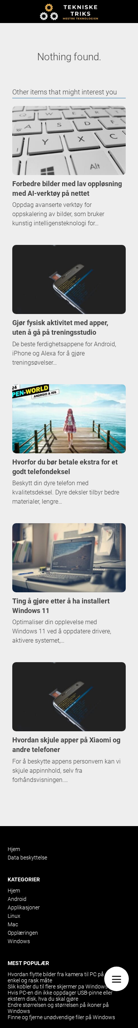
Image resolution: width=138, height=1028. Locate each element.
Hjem (14, 849)
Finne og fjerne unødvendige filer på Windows (61, 1017)
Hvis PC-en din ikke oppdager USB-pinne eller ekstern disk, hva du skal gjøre (60, 996)
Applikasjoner (24, 907)
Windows (19, 941)
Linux (14, 916)
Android (17, 899)
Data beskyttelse (27, 857)
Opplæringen (23, 933)
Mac (13, 924)
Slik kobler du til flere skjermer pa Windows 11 (61, 986)
